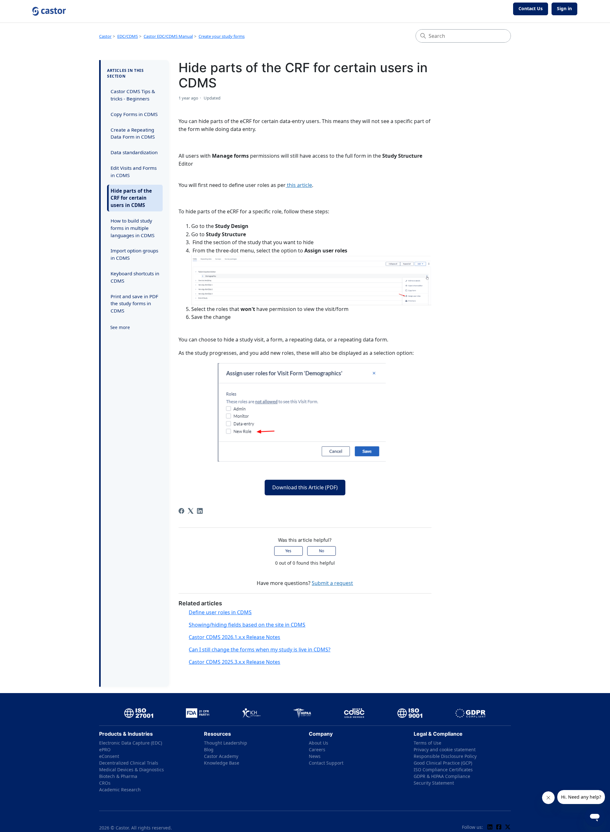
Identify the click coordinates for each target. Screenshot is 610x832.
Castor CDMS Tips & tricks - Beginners (133, 95)
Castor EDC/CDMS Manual (168, 36)
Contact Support (326, 763)
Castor (105, 36)
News (315, 756)
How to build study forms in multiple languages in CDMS (132, 227)
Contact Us (530, 8)
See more (120, 327)
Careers (317, 749)
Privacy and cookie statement (445, 749)
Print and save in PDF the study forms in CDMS (134, 303)
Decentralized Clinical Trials (128, 763)
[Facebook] (181, 511)
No (321, 551)
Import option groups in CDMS (134, 254)
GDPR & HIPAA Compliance (442, 776)
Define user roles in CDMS (220, 612)
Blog (209, 749)
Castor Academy (221, 756)
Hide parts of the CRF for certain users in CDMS (131, 198)
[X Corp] (190, 511)
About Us (318, 743)
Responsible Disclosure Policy (445, 756)
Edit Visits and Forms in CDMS (134, 171)
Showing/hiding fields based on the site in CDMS (247, 624)
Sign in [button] (564, 8)
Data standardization (134, 152)
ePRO (105, 749)
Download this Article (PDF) (305, 487)
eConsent (109, 756)
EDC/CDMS (127, 36)
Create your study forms (222, 36)
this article (299, 185)
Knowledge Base (221, 763)
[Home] (49, 11)
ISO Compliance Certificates (443, 770)
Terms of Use (427, 743)
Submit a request (332, 583)
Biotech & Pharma (118, 776)
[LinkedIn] (200, 511)
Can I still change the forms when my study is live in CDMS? (259, 649)
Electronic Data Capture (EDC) (130, 743)
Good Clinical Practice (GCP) (443, 763)
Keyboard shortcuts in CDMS (135, 277)
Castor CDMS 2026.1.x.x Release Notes (234, 637)
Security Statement (434, 783)
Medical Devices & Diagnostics (131, 770)
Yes (288, 551)
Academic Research (120, 790)
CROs (105, 783)
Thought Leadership (225, 743)
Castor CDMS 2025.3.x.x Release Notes (234, 661)
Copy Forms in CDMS (134, 114)
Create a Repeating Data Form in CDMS (133, 133)
